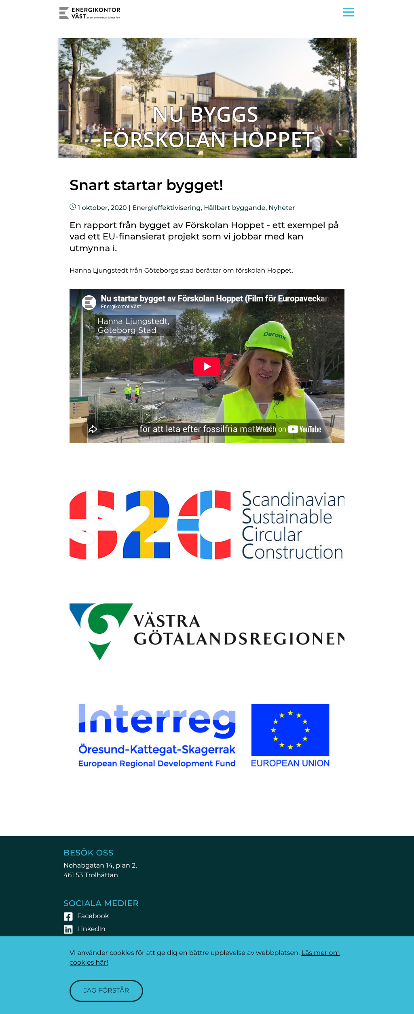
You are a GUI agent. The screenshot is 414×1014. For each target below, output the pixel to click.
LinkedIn (91, 929)
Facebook (93, 916)
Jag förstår (106, 991)
